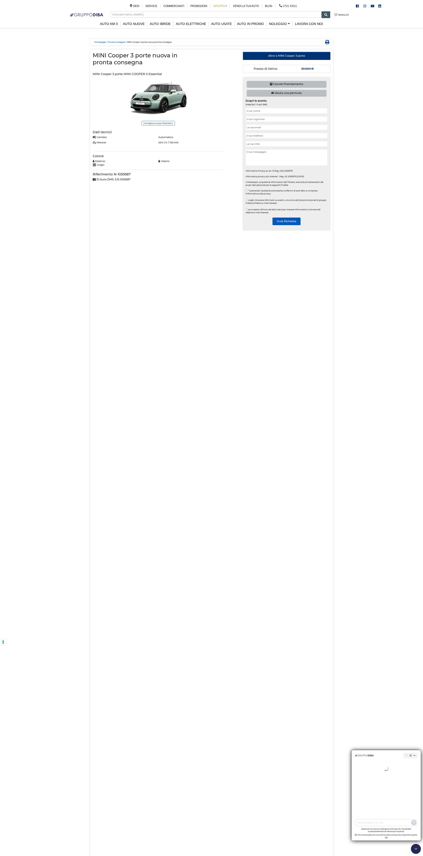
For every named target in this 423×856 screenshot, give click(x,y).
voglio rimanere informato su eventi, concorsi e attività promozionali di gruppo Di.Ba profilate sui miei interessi (286, 201)
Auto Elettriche (191, 24)
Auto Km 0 (109, 24)
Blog (268, 6)
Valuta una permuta (288, 93)
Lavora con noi (309, 24)
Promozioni (198, 6)
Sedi (136, 6)
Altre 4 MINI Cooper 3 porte (286, 55)
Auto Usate (221, 24)
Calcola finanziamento (287, 84)
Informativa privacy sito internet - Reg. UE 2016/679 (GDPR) (275, 176)
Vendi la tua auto (246, 6)
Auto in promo (250, 24)
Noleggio (278, 24)
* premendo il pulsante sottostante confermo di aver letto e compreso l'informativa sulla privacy (282, 192)
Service (151, 6)
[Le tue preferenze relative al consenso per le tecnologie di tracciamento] (3, 642)
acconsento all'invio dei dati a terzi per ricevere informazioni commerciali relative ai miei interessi (283, 211)
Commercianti (173, 6)
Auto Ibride (160, 24)
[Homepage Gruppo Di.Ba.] (86, 14)
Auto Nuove (134, 24)
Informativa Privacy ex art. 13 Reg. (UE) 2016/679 (269, 171)
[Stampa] (326, 42)
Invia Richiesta (286, 221)
